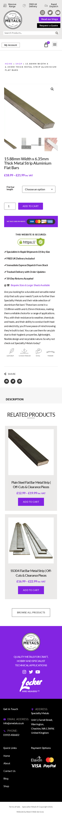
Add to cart (31, 206)
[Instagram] (42, 12)
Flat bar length (11, 188)
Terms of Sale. (15, 806)
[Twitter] (50, 12)
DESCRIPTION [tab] (14, 399)
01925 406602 (11, 734)
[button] (54, 44)
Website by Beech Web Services (30, 811)
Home (9, 63)
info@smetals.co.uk (13, 723)
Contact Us (9, 771)
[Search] (57, 33)
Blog (5, 778)
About (6, 763)
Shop (19, 63)
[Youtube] (57, 12)
